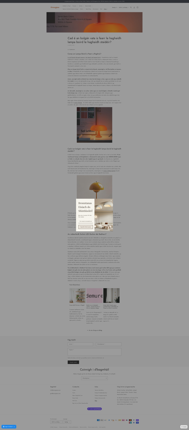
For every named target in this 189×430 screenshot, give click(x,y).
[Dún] (111, 200)
